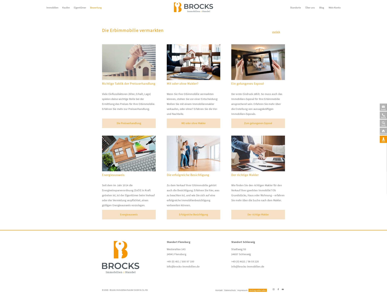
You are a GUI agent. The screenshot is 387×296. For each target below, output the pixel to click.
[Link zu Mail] (282, 289)
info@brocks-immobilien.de (183, 266)
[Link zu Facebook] (278, 289)
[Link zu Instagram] (273, 289)
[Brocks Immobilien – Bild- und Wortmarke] (193, 9)
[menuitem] (52, 9)
